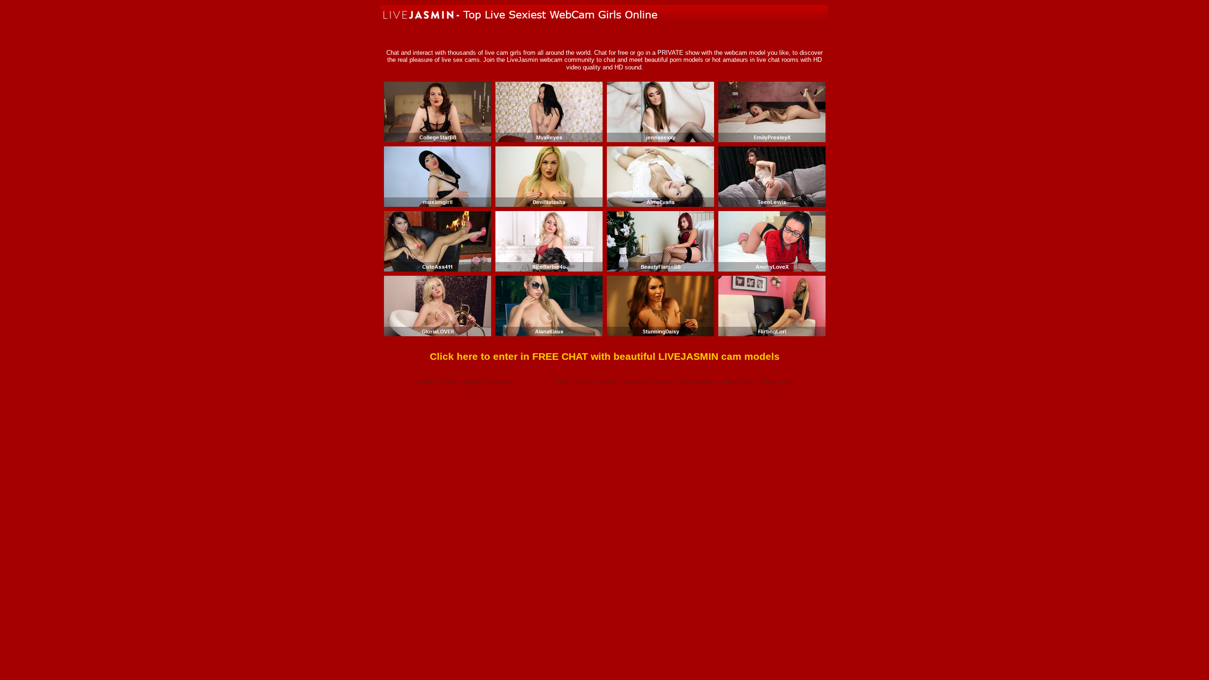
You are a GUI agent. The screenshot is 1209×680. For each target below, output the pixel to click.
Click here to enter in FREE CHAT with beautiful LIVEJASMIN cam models (605, 356)
